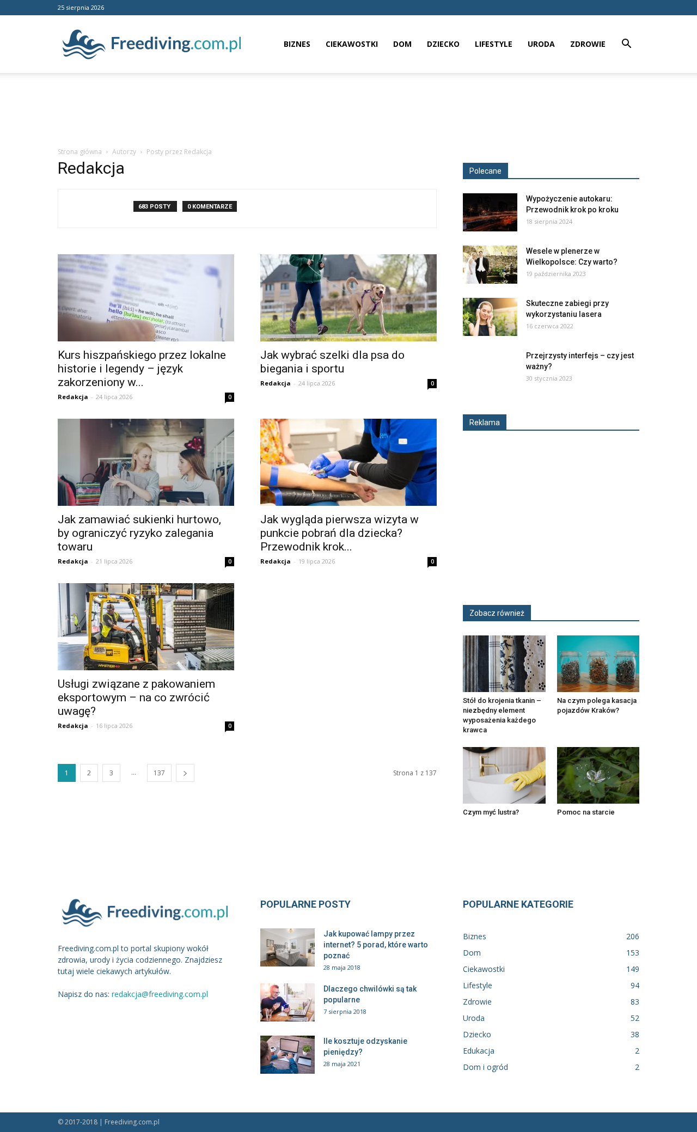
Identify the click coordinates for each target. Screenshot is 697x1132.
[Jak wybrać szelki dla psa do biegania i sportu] (348, 297)
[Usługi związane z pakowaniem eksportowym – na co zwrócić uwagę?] (146, 626)
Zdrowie (588, 44)
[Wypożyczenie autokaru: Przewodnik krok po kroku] (490, 212)
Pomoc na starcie (586, 812)
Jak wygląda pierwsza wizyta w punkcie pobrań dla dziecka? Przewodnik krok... (339, 533)
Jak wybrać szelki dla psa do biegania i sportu (332, 361)
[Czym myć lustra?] (504, 775)
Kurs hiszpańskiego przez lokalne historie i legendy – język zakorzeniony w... (142, 368)
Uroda (541, 44)
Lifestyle (493, 44)
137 (159, 773)
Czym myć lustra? (491, 812)
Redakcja (73, 397)
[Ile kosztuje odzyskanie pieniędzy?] (287, 1055)
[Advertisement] (348, 110)
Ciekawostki (352, 44)
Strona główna (80, 151)
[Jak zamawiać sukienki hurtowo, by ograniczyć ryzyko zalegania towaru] (146, 462)
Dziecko (443, 44)
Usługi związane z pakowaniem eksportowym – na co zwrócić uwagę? (136, 697)
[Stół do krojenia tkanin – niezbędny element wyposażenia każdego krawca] (504, 663)
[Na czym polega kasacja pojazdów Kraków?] (598, 663)
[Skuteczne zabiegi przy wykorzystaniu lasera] (490, 317)
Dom (402, 44)
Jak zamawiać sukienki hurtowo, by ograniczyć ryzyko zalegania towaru (139, 533)
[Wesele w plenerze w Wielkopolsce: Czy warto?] (490, 265)
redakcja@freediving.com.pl (160, 994)
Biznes (297, 44)
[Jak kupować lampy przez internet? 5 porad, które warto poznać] (287, 947)
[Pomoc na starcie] (598, 775)
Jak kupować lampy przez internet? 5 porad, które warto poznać (375, 944)
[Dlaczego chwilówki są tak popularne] (287, 1002)
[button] (626, 45)
